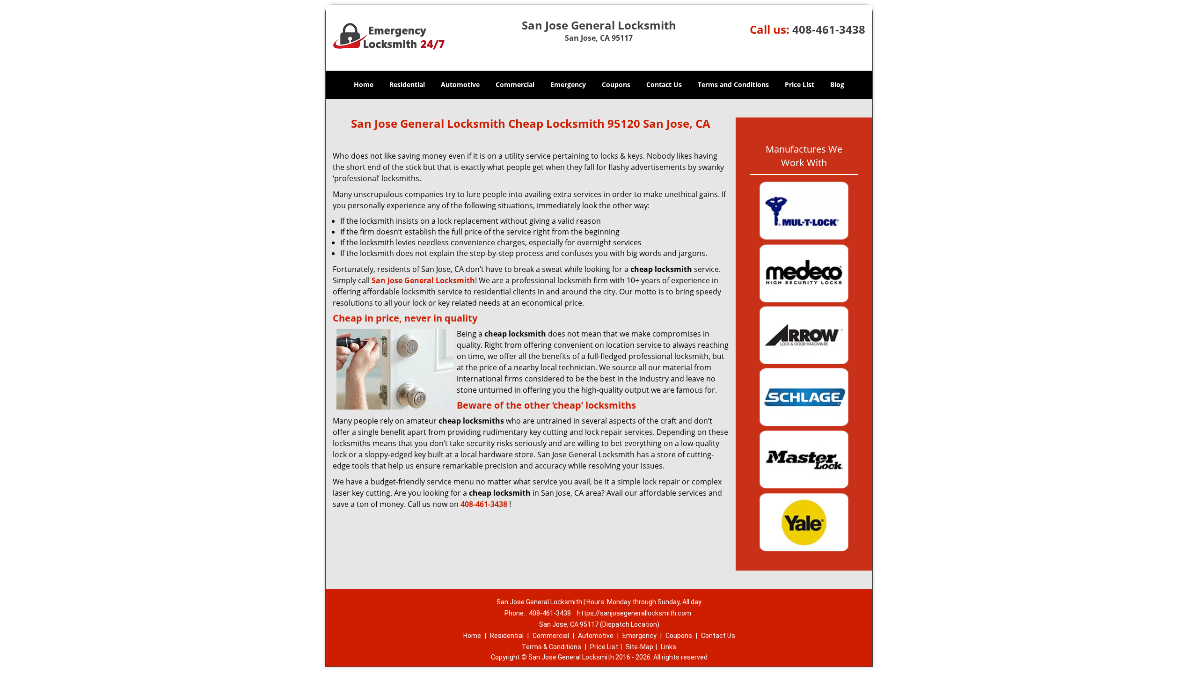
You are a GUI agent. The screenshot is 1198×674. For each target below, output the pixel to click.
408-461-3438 (828, 29)
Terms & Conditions (551, 647)
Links (668, 647)
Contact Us (664, 84)
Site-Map (639, 647)
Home (363, 84)
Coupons (616, 84)
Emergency (568, 84)
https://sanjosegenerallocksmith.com (634, 613)
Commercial (515, 84)
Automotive (460, 84)
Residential (407, 84)
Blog (837, 84)
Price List (799, 84)
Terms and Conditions (733, 84)
